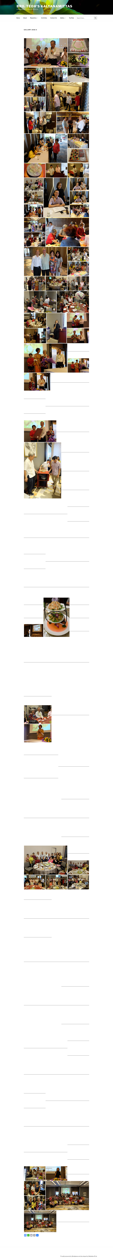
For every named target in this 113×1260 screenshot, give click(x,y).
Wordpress (75, 1256)
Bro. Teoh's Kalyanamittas (44, 6)
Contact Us (53, 18)
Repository (33, 18)
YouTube (71, 18)
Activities (44, 18)
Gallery (62, 18)
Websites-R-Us (92, 1256)
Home (18, 18)
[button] (45, 52)
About (25, 18)
